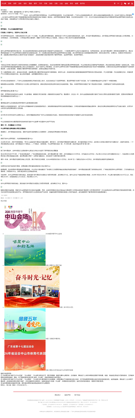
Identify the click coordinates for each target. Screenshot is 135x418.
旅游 (50, 3)
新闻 (9, 3)
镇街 (25, 3)
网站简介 (58, 395)
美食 (45, 3)
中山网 (4, 3)
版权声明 (67, 395)
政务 (20, 3)
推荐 (14, 3)
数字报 (82, 3)
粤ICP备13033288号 (43, 402)
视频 (30, 3)
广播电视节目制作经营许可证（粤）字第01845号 (95, 400)
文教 (56, 3)
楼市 (35, 3)
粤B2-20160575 (85, 402)
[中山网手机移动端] (121, 3)
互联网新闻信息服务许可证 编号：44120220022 (40, 400)
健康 (76, 3)
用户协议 (77, 395)
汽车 (40, 3)
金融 (66, 3)
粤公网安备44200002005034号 (57, 402)
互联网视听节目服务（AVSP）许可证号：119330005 (67, 400)
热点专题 (4, 201)
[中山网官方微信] (125, 3)
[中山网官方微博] (128, 3)
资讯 (71, 3)
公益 (61, 3)
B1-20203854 (93, 402)
